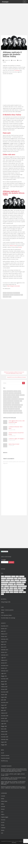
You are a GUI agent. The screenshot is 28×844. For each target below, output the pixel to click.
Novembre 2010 (4, 665)
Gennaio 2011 (4, 663)
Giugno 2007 (4, 705)
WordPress (14, 842)
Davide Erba (21, 399)
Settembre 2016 (4, 639)
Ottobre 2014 (4, 652)
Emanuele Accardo (7, 402)
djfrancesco (16, 401)
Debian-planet (10, 401)
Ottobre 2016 (4, 636)
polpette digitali (11, 408)
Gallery (2, 612)
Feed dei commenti (5, 758)
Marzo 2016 (3, 647)
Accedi (2, 753)
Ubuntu (14, 412)
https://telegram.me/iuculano (13, 286)
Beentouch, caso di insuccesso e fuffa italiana (13, 783)
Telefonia (3, 827)
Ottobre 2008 (4, 694)
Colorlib (20, 841)
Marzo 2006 (3, 729)
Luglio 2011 (3, 657)
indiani (5, 406)
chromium (22, 395)
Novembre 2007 (4, 702)
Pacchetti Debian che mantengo (8, 618)
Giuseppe (5, 2)
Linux (2, 811)
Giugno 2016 (4, 641)
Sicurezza (3, 819)
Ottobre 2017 (4, 628)
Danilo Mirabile (14, 399)
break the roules (17, 393)
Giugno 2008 (4, 697)
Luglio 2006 (3, 723)
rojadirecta (6, 410)
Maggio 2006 (4, 726)
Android (15, 391)
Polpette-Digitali (4, 817)
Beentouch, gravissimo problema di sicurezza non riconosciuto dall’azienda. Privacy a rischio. (14, 770)
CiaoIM (5, 397)
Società (20, 60)
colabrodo (9, 397)
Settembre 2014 (4, 655)
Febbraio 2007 (4, 713)
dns (21, 401)
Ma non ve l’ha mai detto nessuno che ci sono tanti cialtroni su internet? (13, 778)
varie (2, 833)
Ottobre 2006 (4, 718)
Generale (3, 806)
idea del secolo (6, 294)
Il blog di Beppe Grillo (5, 602)
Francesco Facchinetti (16, 404)
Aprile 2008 (3, 700)
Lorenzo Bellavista (5, 777)
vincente (20, 247)
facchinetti (17, 402)
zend (21, 412)
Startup (4, 62)
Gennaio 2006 (4, 734)
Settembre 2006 (4, 721)
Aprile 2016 (3, 644)
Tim (21, 294)
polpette (5, 408)
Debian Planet (4, 801)
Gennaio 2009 (4, 689)
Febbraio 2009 (4, 686)
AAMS (5, 391)
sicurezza (11, 410)
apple (19, 391)
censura (13, 395)
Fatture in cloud (13, 245)
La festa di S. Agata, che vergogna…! (17, 438)
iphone (11, 406)
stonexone (9, 412)
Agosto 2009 (4, 681)
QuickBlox (17, 408)
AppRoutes (6, 393)
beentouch (11, 393)
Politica (2, 814)
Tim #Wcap (16, 70)
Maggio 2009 (4, 684)
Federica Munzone (7, 404)
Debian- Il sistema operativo (7, 610)
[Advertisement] (14, 18)
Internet (2, 809)
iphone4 (15, 406)
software (15, 410)
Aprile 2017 (3, 631)
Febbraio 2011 (4, 660)
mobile (19, 406)
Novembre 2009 (4, 678)
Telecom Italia (17, 294)
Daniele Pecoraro (7, 399)
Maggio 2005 (4, 744)
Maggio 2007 (4, 707)
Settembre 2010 (4, 670)
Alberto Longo (10, 391)
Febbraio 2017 (4, 634)
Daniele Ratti (9, 292)
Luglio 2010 (3, 673)
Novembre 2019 (4, 626)
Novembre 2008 (4, 692)
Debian (5, 401)
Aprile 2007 (3, 710)
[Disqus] (14, 316)
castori (5, 395)
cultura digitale (16, 397)
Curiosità (3, 796)
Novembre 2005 (4, 736)
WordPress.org (4, 760)
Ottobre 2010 (4, 668)
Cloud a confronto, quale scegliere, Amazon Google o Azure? (13, 774)
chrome (17, 395)
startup (11, 294)
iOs (8, 406)
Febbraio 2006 (4, 731)
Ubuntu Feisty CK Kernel (14, 444)
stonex (5, 412)
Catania (4, 292)
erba (13, 402)
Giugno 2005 (4, 742)
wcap (10, 296)
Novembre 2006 (4, 715)
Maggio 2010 (4, 676)
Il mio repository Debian (6, 615)
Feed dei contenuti (5, 755)
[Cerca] (23, 383)
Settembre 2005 (4, 739)
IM (21, 404)
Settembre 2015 (4, 649)
